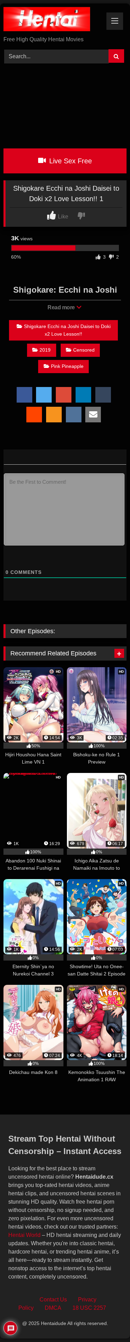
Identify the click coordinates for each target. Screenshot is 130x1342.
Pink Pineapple (67, 366)
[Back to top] (109, 1321)
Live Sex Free (69, 161)
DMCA (53, 1308)
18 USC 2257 (89, 1308)
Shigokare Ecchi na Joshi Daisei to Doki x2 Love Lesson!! (67, 330)
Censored (84, 350)
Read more (61, 307)
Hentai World (24, 1235)
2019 (45, 350)
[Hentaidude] (53, 20)
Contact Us (53, 1299)
